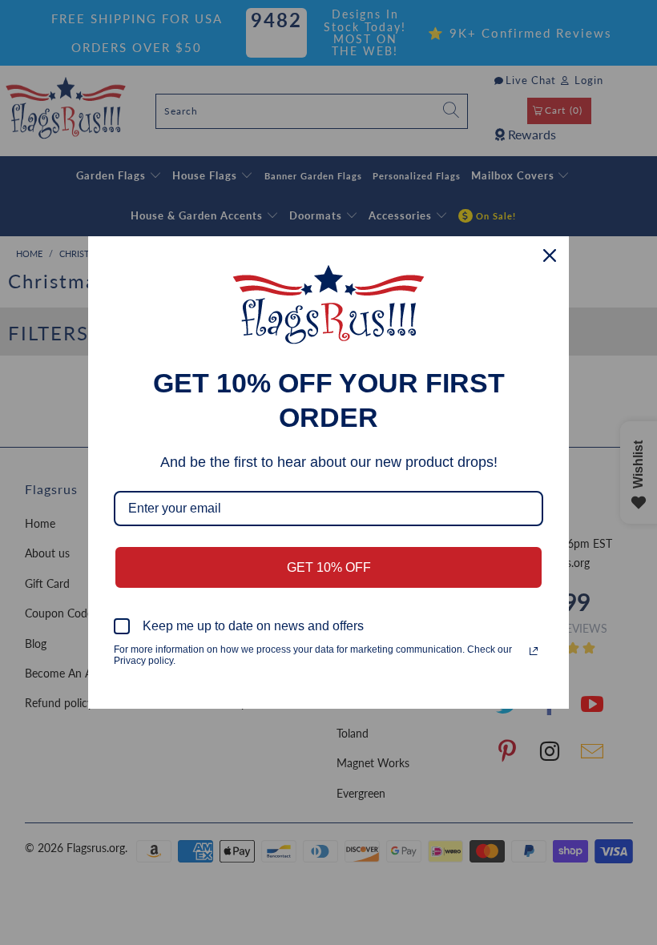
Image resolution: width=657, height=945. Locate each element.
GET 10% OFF (329, 567)
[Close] (549, 255)
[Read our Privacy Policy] (533, 651)
